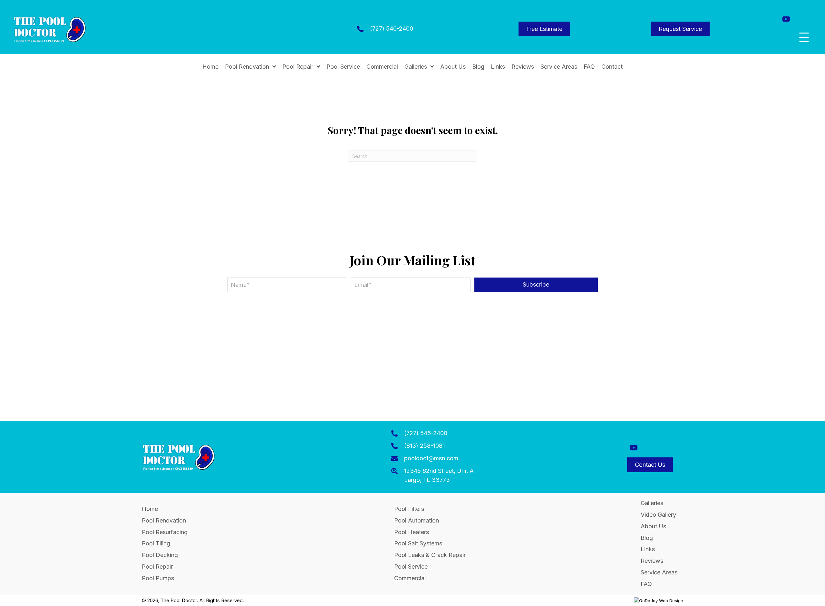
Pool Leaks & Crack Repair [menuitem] (430, 555)
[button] (786, 19)
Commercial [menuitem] (410, 578)
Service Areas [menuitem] (659, 572)
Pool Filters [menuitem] (409, 508)
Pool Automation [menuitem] (416, 520)
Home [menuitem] (150, 508)
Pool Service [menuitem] (411, 566)
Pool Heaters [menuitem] (411, 532)
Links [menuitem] (648, 549)
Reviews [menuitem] (652, 560)
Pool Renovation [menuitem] (164, 520)
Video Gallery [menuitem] (658, 514)
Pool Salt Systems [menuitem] (418, 543)
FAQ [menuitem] (646, 584)
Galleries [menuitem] (652, 503)
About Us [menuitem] (653, 526)
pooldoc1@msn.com (431, 458)
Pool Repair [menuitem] (157, 566)
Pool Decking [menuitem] (160, 555)
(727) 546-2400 (391, 28)
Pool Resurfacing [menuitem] (165, 532)
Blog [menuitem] (647, 537)
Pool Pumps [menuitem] (158, 578)
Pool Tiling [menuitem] (156, 543)
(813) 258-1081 (424, 445)
